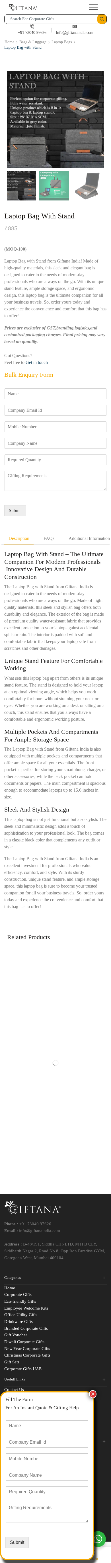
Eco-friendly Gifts (20, 1301)
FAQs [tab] (49, 538)
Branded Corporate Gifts (26, 1328)
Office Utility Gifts (20, 1314)
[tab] (19, 538)
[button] (14, 121)
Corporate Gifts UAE (23, 1369)
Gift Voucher (15, 1335)
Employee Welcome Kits (26, 1308)
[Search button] (101, 19)
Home (9, 42)
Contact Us (14, 1389)
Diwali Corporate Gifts (24, 1341)
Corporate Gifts (18, 1294)
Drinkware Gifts (18, 1321)
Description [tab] (19, 538)
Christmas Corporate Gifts (27, 1355)
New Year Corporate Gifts (27, 1348)
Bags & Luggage (32, 42)
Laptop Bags (62, 42)
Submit (15, 510)
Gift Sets (11, 1362)
